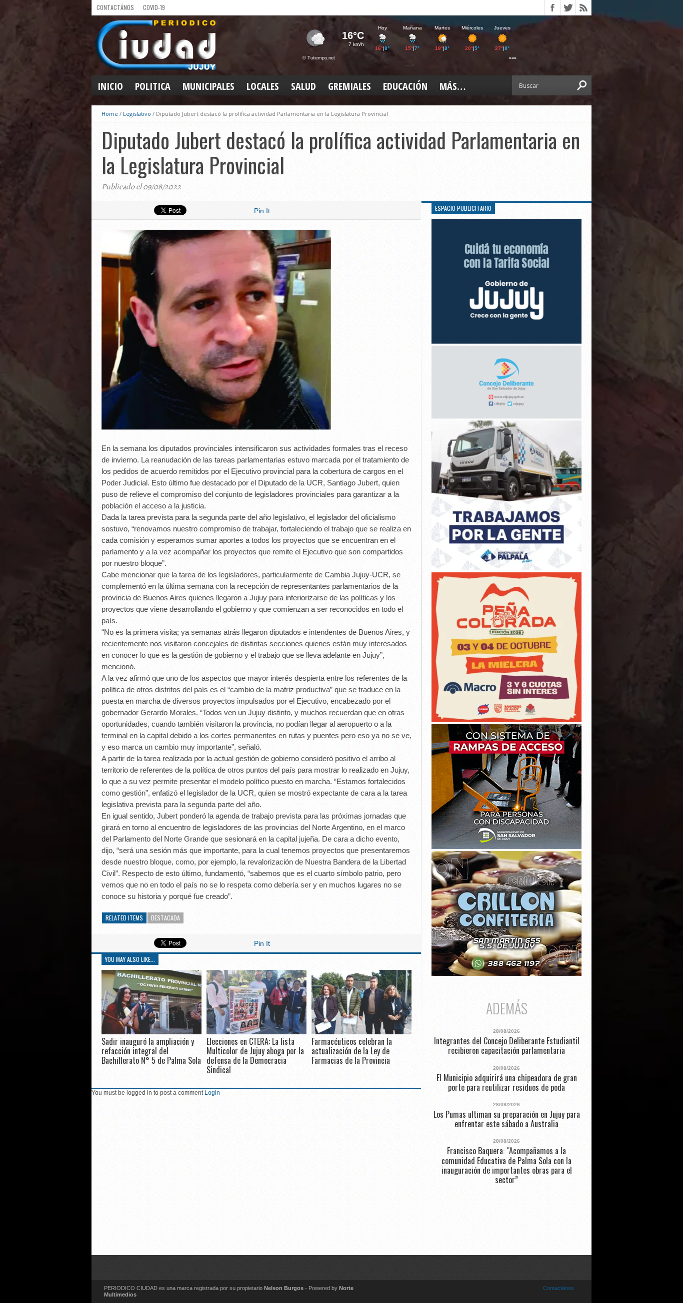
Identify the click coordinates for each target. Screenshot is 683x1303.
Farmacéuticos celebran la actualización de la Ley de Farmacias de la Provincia (352, 1050)
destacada (165, 917)
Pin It (262, 211)
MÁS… (453, 86)
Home (110, 113)
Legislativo (137, 113)
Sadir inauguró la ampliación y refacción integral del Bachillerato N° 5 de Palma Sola (151, 1050)
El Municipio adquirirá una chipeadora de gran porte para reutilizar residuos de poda (506, 1082)
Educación (405, 86)
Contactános (558, 1288)
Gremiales (349, 86)
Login (212, 1092)
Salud (303, 86)
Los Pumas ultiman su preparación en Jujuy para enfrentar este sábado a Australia (507, 1119)
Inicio (110, 86)
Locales (262, 86)
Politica (152, 86)
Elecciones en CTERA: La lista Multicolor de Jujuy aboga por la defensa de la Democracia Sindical (255, 1055)
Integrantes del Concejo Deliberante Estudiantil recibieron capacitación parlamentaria (507, 1045)
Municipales (208, 86)
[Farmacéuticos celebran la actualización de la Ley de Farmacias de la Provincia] (362, 1031)
